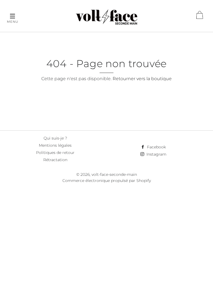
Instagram (155, 154)
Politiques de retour (55, 152)
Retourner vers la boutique (142, 78)
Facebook (156, 146)
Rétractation (55, 159)
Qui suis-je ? (55, 138)
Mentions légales (55, 145)
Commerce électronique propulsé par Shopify (106, 180)
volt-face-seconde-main (114, 174)
